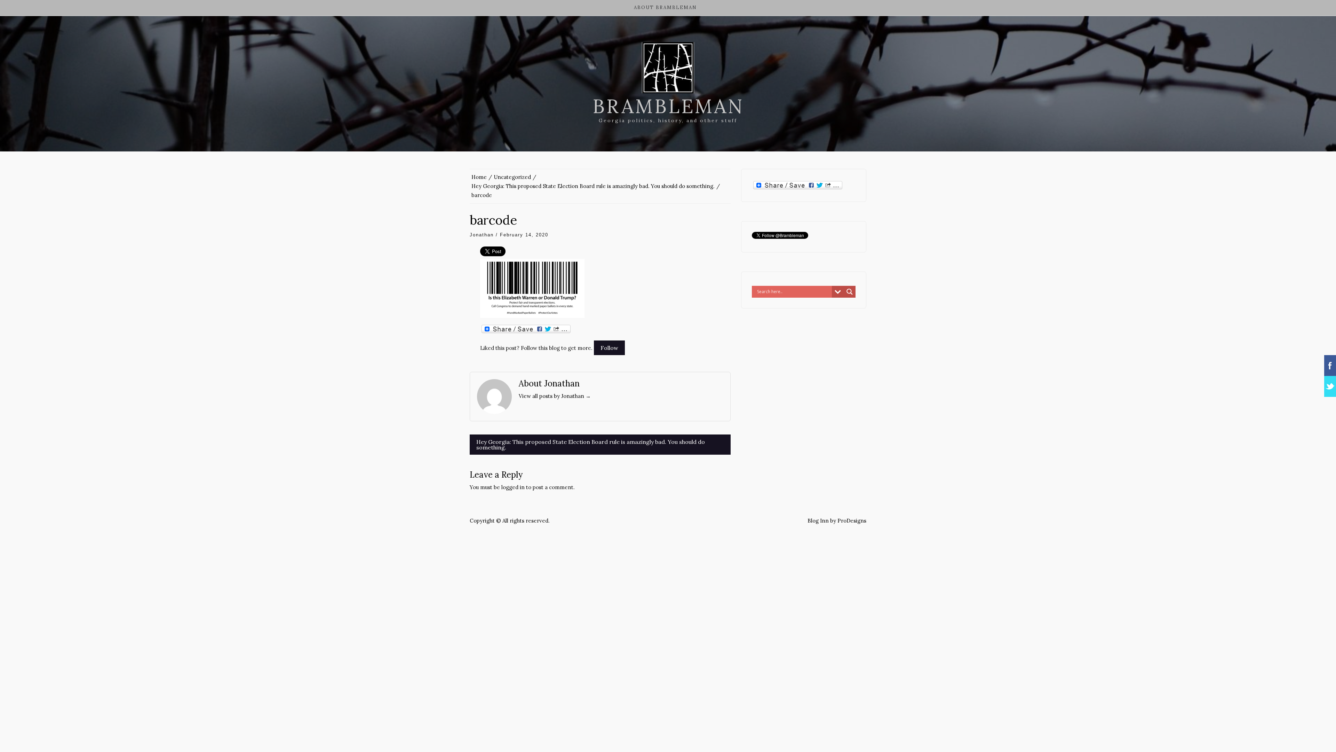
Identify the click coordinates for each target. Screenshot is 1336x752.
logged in (513, 487)
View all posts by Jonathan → (555, 396)
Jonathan (482, 234)
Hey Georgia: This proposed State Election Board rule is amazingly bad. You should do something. (590, 444)
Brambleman (668, 106)
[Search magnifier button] (850, 292)
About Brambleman (665, 7)
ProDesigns (851, 520)
